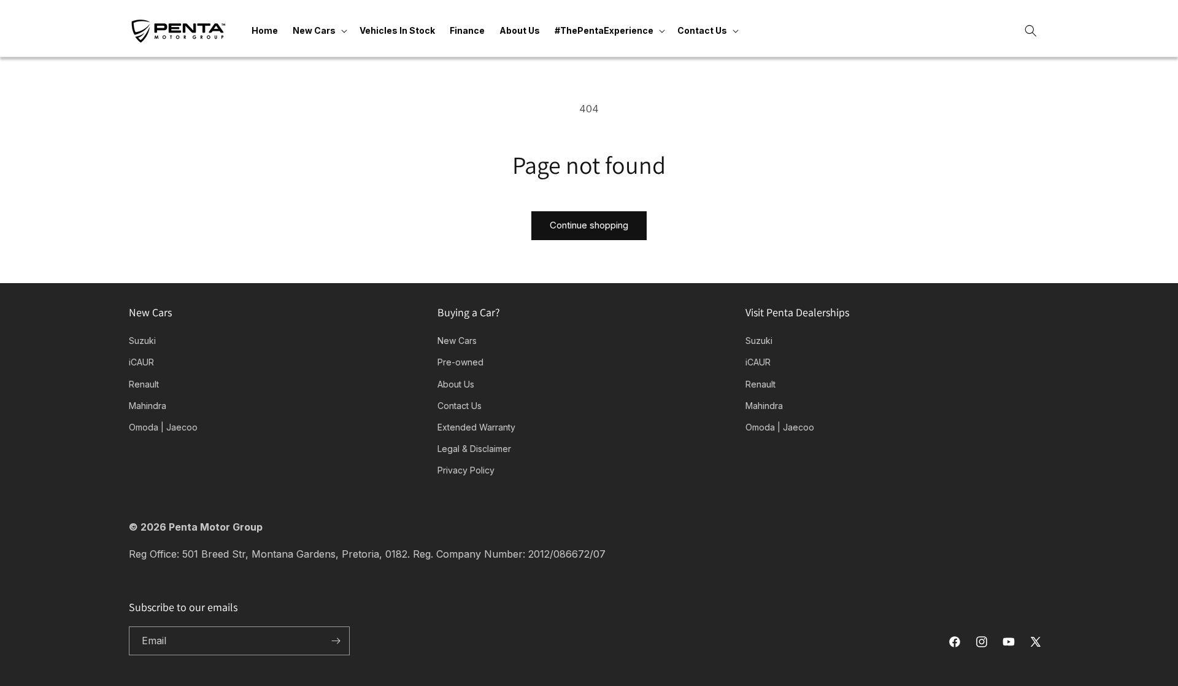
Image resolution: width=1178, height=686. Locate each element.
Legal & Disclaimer (474, 448)
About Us (455, 384)
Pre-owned (460, 362)
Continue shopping (589, 225)
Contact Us (459, 405)
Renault (144, 384)
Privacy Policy (466, 470)
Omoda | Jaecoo (163, 427)
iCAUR (141, 362)
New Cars (457, 340)
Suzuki (142, 340)
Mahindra (147, 405)
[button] (318, 31)
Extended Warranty (476, 427)
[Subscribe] (335, 640)
